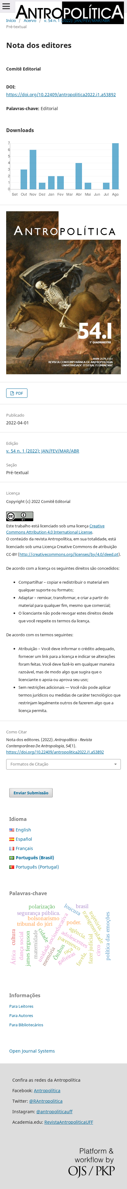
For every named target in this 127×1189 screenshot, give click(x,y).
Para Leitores (21, 1006)
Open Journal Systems (32, 1051)
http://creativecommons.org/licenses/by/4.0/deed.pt (68, 554)
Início (11, 20)
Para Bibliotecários (26, 1025)
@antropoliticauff (54, 1111)
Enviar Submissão (31, 793)
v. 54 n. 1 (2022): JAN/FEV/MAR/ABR (77, 20)
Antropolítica (47, 1090)
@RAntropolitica (46, 1101)
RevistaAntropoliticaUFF (68, 1122)
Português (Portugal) (37, 867)
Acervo (30, 20)
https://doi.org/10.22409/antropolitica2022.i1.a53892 (61, 94)
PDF (19, 393)
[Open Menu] (6, 6)
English (23, 830)
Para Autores (21, 1015)
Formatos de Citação (29, 764)
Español (24, 839)
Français (24, 848)
